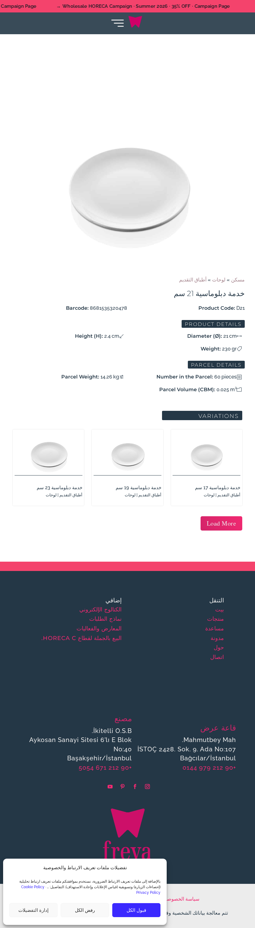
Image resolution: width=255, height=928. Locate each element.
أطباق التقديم (192, 280)
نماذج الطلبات (105, 618)
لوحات (218, 280)
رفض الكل (85, 910)
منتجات (215, 618)
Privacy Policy (148, 892)
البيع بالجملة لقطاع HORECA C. (81, 638)
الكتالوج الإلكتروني (100, 609)
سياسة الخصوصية (181, 899)
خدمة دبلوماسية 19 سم (138, 487)
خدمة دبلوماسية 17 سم (217, 487)
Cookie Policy (32, 887)
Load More (221, 523)
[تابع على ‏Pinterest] (123, 786)
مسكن (238, 280)
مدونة (217, 638)
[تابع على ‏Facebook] (135, 786)
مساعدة (214, 628)
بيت (219, 609)
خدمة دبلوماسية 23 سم (59, 487)
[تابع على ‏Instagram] (147, 786)
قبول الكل (136, 910)
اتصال (217, 657)
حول (219, 647)
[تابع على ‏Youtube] (110, 786)
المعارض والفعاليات (99, 628)
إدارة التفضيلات (33, 910)
